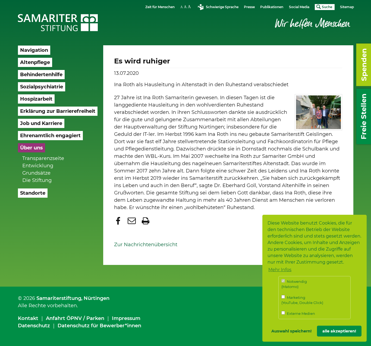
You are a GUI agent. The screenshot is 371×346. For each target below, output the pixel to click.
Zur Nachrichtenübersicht (145, 245)
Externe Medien (300, 313)
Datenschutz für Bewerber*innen (99, 326)
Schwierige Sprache (222, 7)
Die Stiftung (37, 180)
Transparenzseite (43, 158)
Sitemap (347, 7)
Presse (249, 7)
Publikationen (271, 7)
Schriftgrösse (186, 6)
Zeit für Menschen (160, 7)
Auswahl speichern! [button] (291, 331)
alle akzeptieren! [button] (339, 331)
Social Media (299, 7)
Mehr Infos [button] (279, 269)
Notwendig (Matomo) (294, 284)
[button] (119, 221)
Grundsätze (36, 173)
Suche (327, 7)
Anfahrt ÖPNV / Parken (75, 318)
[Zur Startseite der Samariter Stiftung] (58, 22)
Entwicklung (37, 166)
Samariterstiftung (58, 298)
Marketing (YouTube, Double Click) (302, 300)
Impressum (126, 318)
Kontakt (28, 318)
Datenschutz (34, 326)
